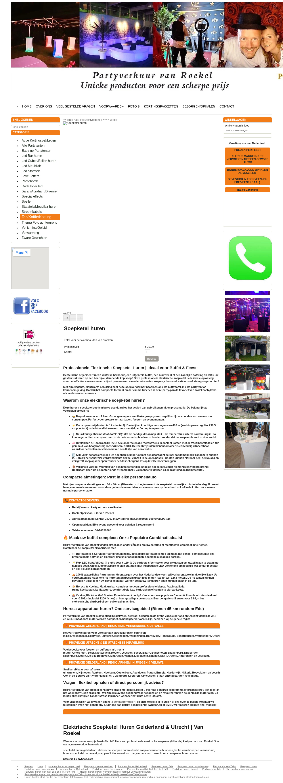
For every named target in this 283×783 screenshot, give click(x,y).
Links (40, 766)
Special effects (32, 196)
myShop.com (85, 759)
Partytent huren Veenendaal (39, 769)
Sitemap (28, 766)
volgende (98, 119)
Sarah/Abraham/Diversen (40, 191)
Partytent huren (248, 766)
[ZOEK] (55, 126)
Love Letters (31, 176)
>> (104, 119)
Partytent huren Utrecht (185, 769)
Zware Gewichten (34, 238)
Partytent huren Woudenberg (193, 766)
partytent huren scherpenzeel (64, 766)
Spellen (27, 201)
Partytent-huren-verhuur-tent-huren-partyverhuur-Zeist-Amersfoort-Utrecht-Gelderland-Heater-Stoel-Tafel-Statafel (86, 774)
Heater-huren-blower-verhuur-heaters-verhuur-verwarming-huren (115, 771)
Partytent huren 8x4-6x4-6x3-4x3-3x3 (147, 769)
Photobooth (30, 181)
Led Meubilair (31, 166)
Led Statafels (31, 171)
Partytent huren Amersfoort (98, 766)
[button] (66, 317)
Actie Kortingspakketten (39, 140)
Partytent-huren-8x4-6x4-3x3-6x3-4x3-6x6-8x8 (50, 771)
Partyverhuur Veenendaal (239, 769)
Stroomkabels (32, 211)
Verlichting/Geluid (34, 227)
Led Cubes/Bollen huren (39, 161)
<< (108, 119)
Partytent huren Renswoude (107, 769)
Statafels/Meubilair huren (39, 206)
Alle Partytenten (33, 145)
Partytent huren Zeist (224, 766)
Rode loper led (32, 186)
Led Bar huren (32, 155)
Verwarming (30, 232)
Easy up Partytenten (36, 150)
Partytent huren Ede (162, 766)
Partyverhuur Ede (211, 769)
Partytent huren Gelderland (132, 766)
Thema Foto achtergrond (39, 222)
